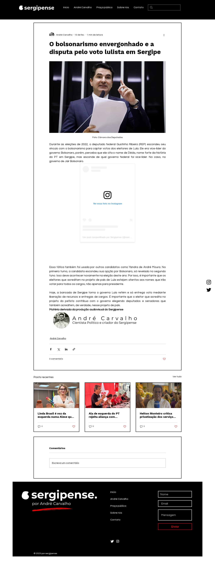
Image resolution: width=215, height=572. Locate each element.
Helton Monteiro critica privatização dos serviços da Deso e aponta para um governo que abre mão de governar (158, 392)
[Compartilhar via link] (73, 326)
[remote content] (107, 202)
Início (113, 469)
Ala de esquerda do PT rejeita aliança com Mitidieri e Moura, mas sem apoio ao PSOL (107, 392)
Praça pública (118, 483)
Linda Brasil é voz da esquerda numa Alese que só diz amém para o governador (55, 392)
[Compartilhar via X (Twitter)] (58, 326)
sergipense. (40, 8)
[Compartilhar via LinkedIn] (66, 326)
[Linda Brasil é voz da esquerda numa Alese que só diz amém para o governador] (56, 372)
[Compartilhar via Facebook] (50, 326)
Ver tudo (177, 354)
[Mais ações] (164, 35)
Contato (115, 497)
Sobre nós (116, 490)
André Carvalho (58, 316)
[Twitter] (209, 290)
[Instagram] (209, 282)
